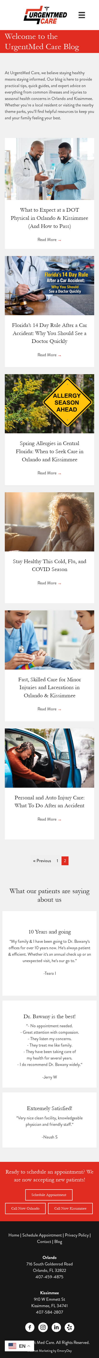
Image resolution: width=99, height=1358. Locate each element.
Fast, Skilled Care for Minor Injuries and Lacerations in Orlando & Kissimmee (49, 687)
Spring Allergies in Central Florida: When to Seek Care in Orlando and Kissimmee (49, 451)
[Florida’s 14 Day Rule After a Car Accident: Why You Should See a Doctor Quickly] (49, 285)
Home (13, 1235)
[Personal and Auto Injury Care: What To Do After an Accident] (49, 757)
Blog (58, 1241)
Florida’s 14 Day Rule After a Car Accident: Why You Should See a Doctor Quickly (49, 333)
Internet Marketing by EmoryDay (49, 1350)
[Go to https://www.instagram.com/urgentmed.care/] (43, 1328)
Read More (49, 239)
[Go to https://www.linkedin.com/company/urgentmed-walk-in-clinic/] (56, 1328)
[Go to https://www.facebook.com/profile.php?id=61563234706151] (30, 1328)
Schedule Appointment (42, 1235)
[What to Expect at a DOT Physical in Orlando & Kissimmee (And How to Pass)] (49, 168)
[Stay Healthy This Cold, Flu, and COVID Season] (49, 521)
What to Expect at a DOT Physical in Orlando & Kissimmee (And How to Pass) (49, 218)
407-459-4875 (49, 1277)
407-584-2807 (49, 1312)
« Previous (42, 861)
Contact (44, 1241)
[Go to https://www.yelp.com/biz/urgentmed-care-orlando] (69, 1327)
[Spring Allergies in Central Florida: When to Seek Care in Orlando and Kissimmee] (49, 403)
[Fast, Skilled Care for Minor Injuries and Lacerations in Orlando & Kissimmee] (49, 639)
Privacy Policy (77, 1235)
